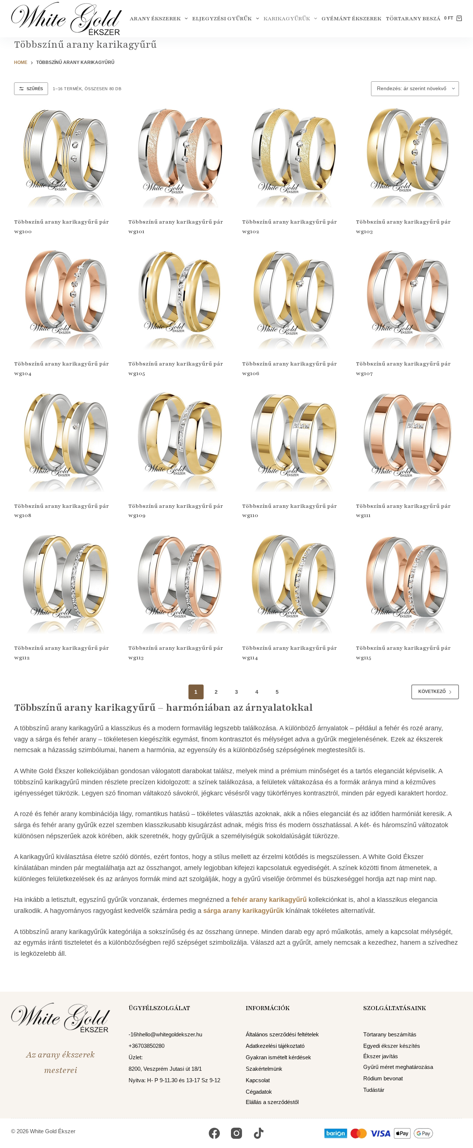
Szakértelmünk (264, 1069)
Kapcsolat (258, 1080)
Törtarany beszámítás (422, 18)
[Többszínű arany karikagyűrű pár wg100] (65, 156)
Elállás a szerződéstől (272, 1102)
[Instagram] (236, 1133)
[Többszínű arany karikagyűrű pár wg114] (293, 582)
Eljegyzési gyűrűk (222, 18)
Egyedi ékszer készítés (391, 1046)
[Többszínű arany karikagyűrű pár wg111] (407, 440)
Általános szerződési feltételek (282, 1034)
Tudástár (373, 1090)
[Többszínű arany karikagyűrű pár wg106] (293, 298)
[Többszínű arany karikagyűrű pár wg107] (407, 298)
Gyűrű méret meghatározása (398, 1067)
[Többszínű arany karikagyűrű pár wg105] (179, 298)
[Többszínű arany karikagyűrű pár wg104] (65, 298)
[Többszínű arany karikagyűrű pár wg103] (407, 156)
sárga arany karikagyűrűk (243, 910)
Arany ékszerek (155, 18)
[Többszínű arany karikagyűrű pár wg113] (179, 582)
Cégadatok (259, 1091)
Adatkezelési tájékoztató (275, 1046)
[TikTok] (258, 1133)
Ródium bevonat (383, 1078)
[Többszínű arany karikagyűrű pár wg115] (407, 582)
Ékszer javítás (380, 1056)
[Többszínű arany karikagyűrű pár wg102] (293, 156)
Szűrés (35, 88)
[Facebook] (214, 1133)
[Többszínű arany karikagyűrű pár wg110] (293, 440)
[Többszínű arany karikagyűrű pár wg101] (179, 156)
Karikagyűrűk (286, 18)
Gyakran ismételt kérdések (278, 1057)
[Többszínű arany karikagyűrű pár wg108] (65, 440)
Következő (432, 691)
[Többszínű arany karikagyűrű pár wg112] (65, 582)
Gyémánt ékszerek (351, 18)
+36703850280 (146, 1046)
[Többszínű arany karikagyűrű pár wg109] (179, 440)
